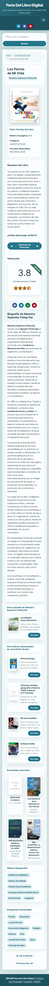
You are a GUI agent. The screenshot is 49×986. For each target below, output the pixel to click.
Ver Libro (34, 635)
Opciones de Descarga (24, 245)
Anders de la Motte (17, 881)
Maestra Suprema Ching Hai (23, 78)
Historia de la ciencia (15, 798)
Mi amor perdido (29, 718)
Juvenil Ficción (15, 922)
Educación (25, 916)
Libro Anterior (26, 955)
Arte (22, 934)
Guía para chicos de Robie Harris (23, 892)
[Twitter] (18, 26)
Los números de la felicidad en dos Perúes (34, 803)
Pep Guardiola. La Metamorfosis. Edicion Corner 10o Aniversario (34, 848)
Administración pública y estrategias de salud (16, 844)
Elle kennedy (14, 898)
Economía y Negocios (18, 928)
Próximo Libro (23, 963)
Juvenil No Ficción (22, 55)
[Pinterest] (30, 26)
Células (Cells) (28, 743)
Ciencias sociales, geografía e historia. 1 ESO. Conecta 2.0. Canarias (30, 689)
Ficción (11, 916)
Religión (37, 928)
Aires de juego (28, 658)
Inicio (8, 55)
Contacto (28, 981)
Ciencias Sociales (16, 945)
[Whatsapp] (27, 305)
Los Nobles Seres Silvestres (29, 619)
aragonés (29, 898)
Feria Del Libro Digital (24, 5)
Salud (32, 939)
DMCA (37, 981)
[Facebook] (24, 26)
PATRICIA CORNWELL (18, 875)
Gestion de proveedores (19, 886)
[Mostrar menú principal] (43, 20)
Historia (12, 934)
